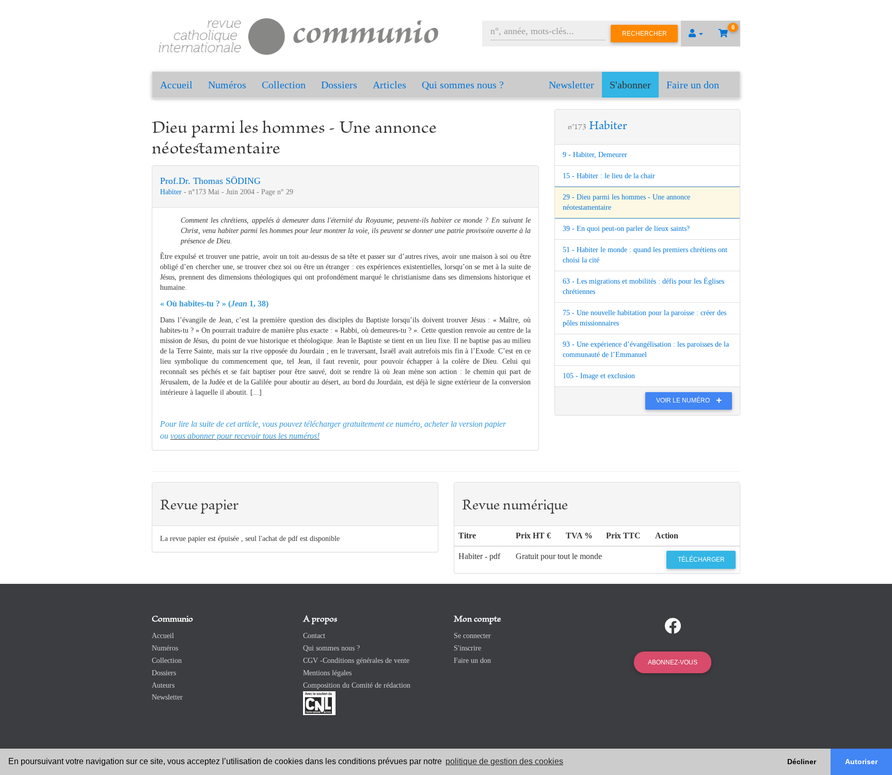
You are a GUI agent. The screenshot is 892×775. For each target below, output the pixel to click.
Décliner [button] (801, 761)
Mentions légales (327, 673)
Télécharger (701, 559)
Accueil (176, 84)
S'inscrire (467, 648)
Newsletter (571, 84)
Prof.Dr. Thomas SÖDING (210, 181)
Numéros (227, 84)
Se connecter (472, 636)
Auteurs (163, 685)
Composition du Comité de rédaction (356, 685)
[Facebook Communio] (672, 626)
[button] (696, 34)
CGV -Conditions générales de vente (356, 660)
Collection (284, 84)
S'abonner (630, 84)
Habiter (172, 192)
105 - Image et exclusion (599, 376)
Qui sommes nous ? (463, 84)
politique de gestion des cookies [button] (504, 761)
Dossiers (339, 84)
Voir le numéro (683, 400)
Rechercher (644, 33)
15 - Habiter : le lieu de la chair (609, 176)
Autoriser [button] (861, 761)
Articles (389, 84)
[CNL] (319, 703)
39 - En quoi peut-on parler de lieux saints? (626, 229)
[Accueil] (299, 35)
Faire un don (692, 84)
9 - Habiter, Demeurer (595, 155)
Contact (314, 636)
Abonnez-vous (672, 662)
